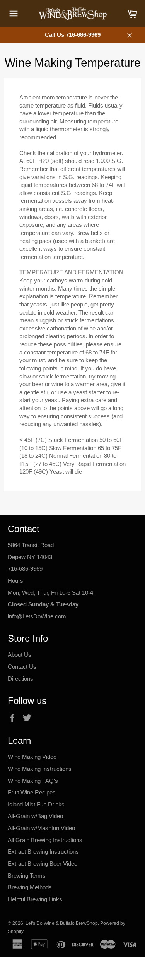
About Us (19, 654)
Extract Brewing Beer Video (42, 863)
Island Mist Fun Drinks (36, 804)
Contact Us (22, 666)
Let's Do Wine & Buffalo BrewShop (62, 923)
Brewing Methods (30, 887)
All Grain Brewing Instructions (45, 840)
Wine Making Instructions (40, 768)
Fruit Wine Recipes (32, 792)
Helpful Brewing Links (35, 899)
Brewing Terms (27, 875)
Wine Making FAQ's (33, 780)
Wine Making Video (32, 756)
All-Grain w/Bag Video (35, 816)
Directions (20, 678)
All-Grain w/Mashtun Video (41, 828)
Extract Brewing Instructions (43, 851)
